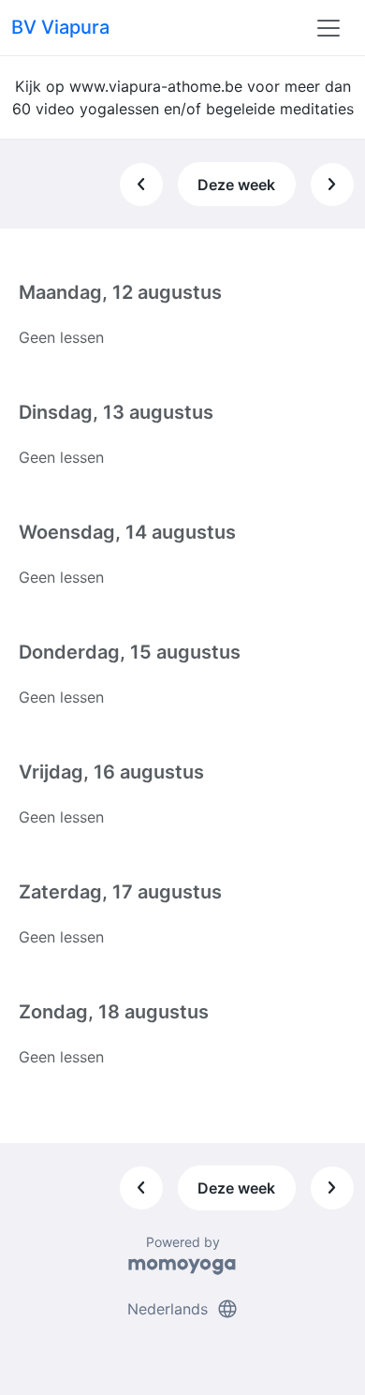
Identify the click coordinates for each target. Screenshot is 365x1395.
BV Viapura (60, 27)
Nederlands (183, 1309)
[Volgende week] (332, 184)
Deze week (236, 184)
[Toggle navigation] (328, 28)
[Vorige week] (141, 184)
